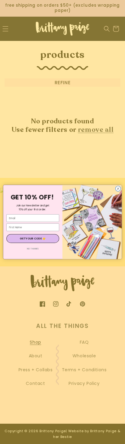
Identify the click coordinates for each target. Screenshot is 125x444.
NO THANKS (33, 248)
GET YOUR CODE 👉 (33, 238)
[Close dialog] (118, 189)
